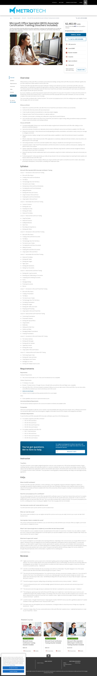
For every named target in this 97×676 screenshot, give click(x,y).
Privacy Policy (50, 672)
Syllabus (12, 80)
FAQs (11, 89)
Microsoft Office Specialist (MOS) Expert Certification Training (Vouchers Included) (75, 643)
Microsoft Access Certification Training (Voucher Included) (29, 643)
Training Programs (16, 18)
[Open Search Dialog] (85, 2)
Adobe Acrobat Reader (28, 391)
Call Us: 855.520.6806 (81, 18)
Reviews (12, 92)
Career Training (40, 662)
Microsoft (24, 18)
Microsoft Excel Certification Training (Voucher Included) (53, 642)
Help (64, 665)
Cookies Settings (13, 671)
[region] (13, 664)
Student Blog (77, 662)
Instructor (12, 86)
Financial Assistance (67, 664)
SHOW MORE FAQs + (25, 552)
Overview (12, 77)
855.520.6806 (13, 102)
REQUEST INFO (81, 69)
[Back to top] (48, 661)
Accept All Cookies (13, 667)
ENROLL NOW (76, 35)
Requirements (13, 83)
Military (64, 662)
